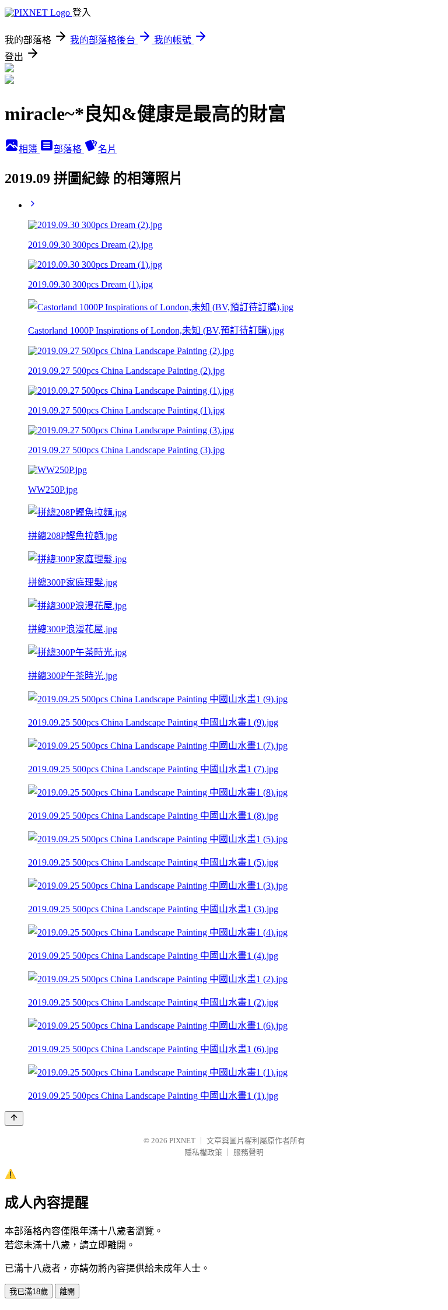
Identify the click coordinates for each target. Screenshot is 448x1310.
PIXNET (182, 1140)
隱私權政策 (203, 1152)
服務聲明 (248, 1152)
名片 (107, 149)
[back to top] (14, 1118)
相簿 (29, 149)
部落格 (69, 149)
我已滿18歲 (28, 1291)
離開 (67, 1291)
